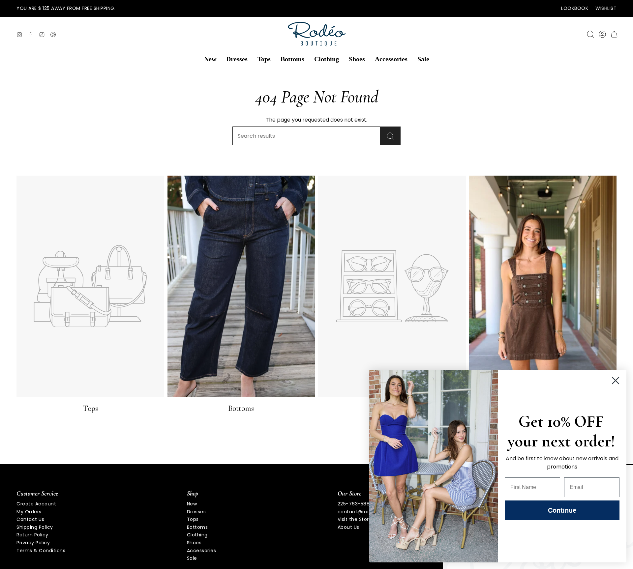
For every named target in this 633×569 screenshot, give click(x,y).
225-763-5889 (355, 503)
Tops (193, 519)
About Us (348, 527)
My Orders (29, 511)
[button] (210, 59)
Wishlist (606, 8)
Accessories (201, 550)
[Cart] (614, 34)
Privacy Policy (33, 542)
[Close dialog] (615, 380)
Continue (562, 510)
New (192, 503)
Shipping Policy (34, 527)
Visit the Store (355, 519)
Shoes (194, 542)
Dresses (196, 511)
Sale (192, 558)
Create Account (36, 503)
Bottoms (197, 527)
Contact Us (30, 519)
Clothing (197, 534)
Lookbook (574, 8)
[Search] (390, 136)
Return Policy (32, 534)
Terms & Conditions (40, 550)
